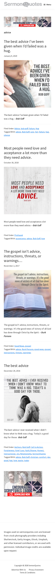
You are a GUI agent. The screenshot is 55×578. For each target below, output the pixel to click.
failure (32, 128)
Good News (19, 346)
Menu (48, 4)
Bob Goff (25, 132)
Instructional (9, 453)
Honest (40, 450)
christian (34, 457)
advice (18, 132)
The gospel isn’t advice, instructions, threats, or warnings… (22, 256)
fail (36, 132)
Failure (42, 132)
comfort (42, 457)
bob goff (24, 128)
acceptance (21, 238)
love (43, 238)
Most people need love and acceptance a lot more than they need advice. (25, 153)
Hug (37, 128)
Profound (18, 235)
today (26, 460)
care (32, 132)
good (6, 460)
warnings (27, 352)
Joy (17, 453)
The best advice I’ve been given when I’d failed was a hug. (25, 46)
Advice (17, 128)
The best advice (16, 365)
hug (47, 132)
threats (18, 352)
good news (39, 349)
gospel (28, 346)
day (48, 457)
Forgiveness (9, 450)
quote (20, 460)
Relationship (26, 453)
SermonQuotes (39, 453)
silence (7, 135)
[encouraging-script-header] (27, 18)
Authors (17, 447)
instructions (9, 352)
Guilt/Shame (30, 450)
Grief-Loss (19, 450)
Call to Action (37, 447)
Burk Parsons (28, 349)
